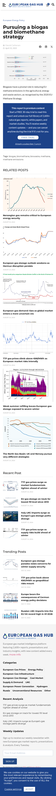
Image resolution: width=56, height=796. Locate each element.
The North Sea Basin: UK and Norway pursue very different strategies (27, 455)
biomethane (23, 156)
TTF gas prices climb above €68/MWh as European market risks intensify (25, 360)
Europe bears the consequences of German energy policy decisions (35, 597)
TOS (24, 767)
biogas (12, 156)
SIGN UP (10, 761)
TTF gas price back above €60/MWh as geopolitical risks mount (35, 580)
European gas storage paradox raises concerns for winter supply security (36, 563)
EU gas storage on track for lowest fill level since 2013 (35, 500)
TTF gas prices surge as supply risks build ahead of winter (35, 532)
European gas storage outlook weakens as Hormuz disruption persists (26, 264)
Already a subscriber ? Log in (28, 144)
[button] (40, 47)
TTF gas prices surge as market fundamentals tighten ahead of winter (34, 485)
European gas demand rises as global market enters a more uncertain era (28, 312)
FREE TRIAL (28, 137)
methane (45, 156)
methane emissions (13, 159)
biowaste (35, 156)
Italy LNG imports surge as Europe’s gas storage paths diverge (36, 515)
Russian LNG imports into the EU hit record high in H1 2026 (37, 612)
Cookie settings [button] (13, 789)
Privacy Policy (35, 767)
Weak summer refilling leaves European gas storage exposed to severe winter (27, 408)
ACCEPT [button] (29, 789)
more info (15, 654)
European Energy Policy (14, 20)
